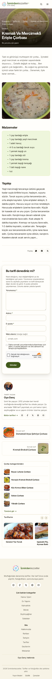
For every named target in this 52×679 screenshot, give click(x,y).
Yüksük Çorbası (18, 503)
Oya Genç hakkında (26, 658)
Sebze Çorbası (17, 495)
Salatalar (26, 618)
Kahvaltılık (26, 605)
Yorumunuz (11, 290)
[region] (26, 534)
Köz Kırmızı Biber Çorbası (22, 488)
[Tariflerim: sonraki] (46, 518)
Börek (26, 610)
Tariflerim (16, 21)
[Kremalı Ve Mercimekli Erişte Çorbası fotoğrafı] (26, 118)
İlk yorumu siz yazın (10, 43)
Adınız (9, 313)
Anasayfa (5, 21)
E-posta (10, 324)
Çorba (25, 21)
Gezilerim (26, 646)
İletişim (26, 638)
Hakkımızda (26, 629)
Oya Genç (9, 397)
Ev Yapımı (26, 601)
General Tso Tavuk (14, 542)
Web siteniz (17, 334)
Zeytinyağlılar (26, 614)
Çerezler (36, 675)
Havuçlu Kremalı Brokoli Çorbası (25, 480)
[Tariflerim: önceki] (42, 518)
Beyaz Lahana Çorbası (21, 472)
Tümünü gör (9, 511)
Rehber (26, 633)
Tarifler (26, 642)
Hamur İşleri (26, 597)
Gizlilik (27, 675)
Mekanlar (26, 651)
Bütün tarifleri (10, 415)
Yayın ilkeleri (17, 675)
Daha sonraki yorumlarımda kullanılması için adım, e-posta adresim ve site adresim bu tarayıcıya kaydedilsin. (27, 346)
